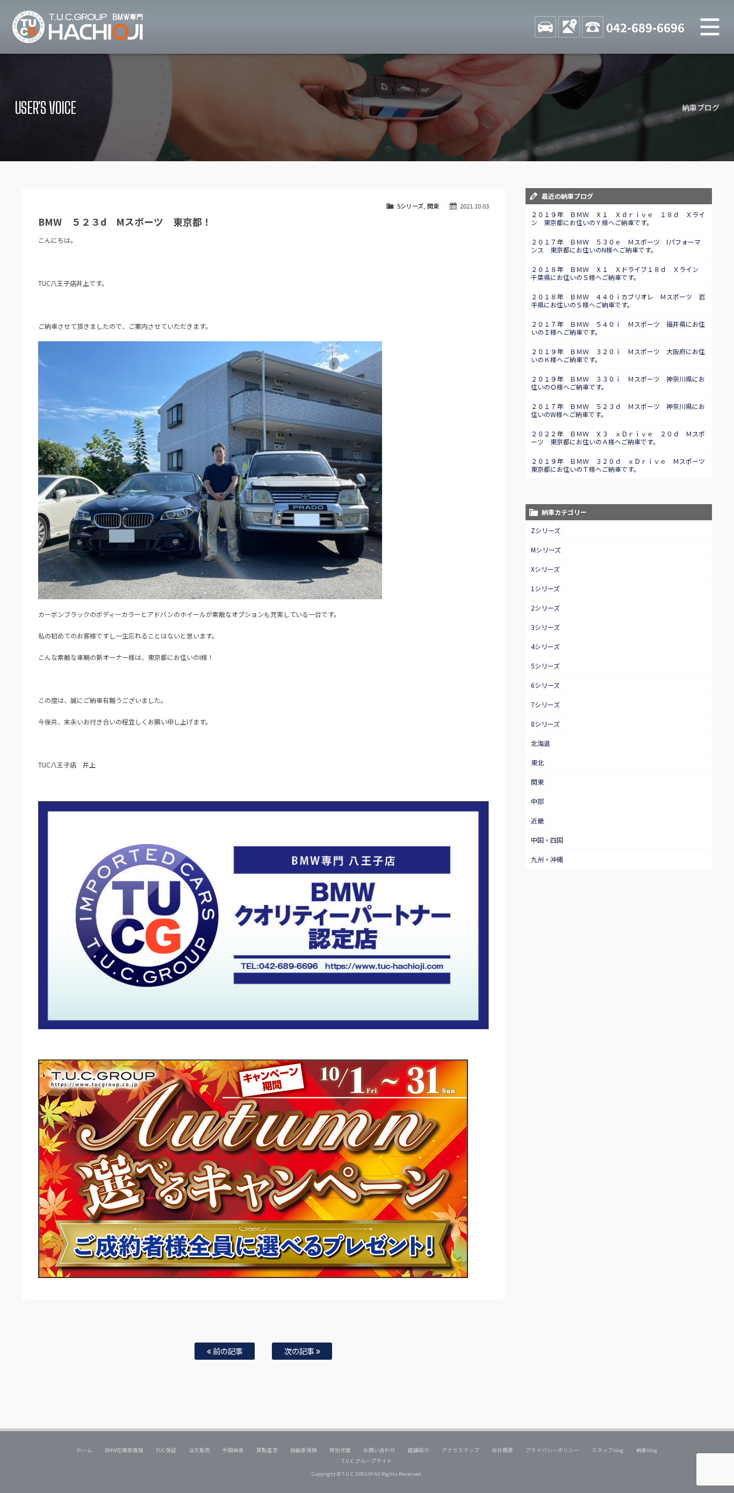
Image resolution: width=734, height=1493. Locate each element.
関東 (433, 206)
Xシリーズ (545, 568)
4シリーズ (545, 646)
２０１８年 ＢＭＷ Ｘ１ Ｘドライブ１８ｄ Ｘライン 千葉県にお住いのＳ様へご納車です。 (618, 273)
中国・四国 (547, 839)
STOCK (545, 27)
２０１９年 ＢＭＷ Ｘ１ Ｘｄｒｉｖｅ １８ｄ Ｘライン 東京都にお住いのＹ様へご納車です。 (618, 218)
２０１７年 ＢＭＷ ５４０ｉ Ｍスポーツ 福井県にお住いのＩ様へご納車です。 (618, 327)
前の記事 (227, 1350)
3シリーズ (545, 626)
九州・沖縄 (547, 859)
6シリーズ (545, 685)
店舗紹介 (418, 1450)
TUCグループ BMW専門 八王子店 (77, 27)
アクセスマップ (460, 1450)
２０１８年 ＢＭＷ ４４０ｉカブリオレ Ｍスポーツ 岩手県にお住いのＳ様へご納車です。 (618, 300)
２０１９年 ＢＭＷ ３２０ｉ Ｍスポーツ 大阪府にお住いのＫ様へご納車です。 (618, 355)
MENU (710, 27)
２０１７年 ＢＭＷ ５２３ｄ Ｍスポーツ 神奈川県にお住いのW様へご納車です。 (618, 410)
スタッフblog (608, 1450)
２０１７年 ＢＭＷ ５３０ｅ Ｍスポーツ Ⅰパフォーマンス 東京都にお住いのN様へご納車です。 (616, 245)
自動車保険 (303, 1450)
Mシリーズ (546, 549)
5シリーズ (410, 206)
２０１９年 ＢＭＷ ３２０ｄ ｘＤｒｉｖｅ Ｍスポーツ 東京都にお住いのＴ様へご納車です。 (621, 464)
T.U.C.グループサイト (367, 1461)
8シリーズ (545, 723)
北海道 (540, 743)
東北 (537, 762)
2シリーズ (545, 607)
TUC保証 (166, 1450)
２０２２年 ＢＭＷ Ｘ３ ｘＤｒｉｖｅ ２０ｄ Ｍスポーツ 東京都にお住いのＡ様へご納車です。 (618, 437)
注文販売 (199, 1450)
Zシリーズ (545, 530)
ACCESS (569, 27)
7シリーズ (545, 704)
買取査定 (267, 1450)
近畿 (537, 820)
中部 (537, 801)
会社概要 (502, 1450)
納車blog (647, 1450)
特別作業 (340, 1450)
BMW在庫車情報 (124, 1450)
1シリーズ (545, 588)
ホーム (84, 1450)
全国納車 (233, 1450)
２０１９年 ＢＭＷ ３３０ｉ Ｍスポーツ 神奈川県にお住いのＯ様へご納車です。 (618, 382)
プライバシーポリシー (552, 1450)
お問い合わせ (379, 1450)
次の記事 (300, 1350)
